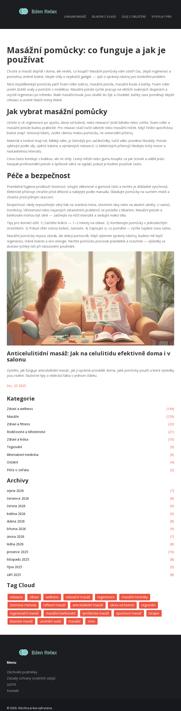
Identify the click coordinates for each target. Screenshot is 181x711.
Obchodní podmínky (22, 672)
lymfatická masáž (95, 613)
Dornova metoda (23, 605)
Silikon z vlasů (104, 17)
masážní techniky (135, 597)
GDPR (11, 684)
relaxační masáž (78, 597)
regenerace (106, 597)
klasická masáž (21, 621)
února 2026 (90, 536)
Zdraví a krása (90, 439)
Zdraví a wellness (90, 408)
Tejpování (90, 447)
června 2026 (90, 506)
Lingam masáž (75, 17)
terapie (154, 613)
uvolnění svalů (51, 621)
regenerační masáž (24, 613)
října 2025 (90, 567)
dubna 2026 (90, 521)
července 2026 (90, 498)
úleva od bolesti (122, 605)
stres (91, 621)
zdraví (34, 597)
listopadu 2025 (90, 559)
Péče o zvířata (90, 470)
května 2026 (90, 513)
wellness (52, 597)
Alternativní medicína (90, 454)
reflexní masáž (54, 605)
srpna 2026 (90, 490)
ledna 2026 (90, 544)
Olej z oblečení (134, 17)
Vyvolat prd (162, 17)
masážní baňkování (60, 613)
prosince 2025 (90, 552)
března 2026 (90, 528)
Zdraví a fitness (90, 424)
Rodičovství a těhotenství (90, 432)
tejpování (148, 605)
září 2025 (90, 574)
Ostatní (90, 462)
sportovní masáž (129, 613)
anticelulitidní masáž (88, 605)
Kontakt (13, 690)
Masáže (90, 416)
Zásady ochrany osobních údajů (31, 678)
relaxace (16, 597)
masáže (75, 621)
